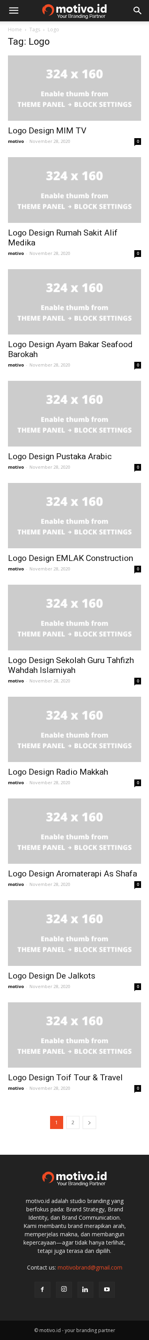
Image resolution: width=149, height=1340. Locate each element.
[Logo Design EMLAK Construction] (74, 515)
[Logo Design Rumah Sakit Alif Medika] (74, 189)
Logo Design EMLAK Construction (70, 558)
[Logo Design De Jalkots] (74, 933)
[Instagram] (64, 1290)
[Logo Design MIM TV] (74, 88)
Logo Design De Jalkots (51, 976)
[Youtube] (107, 1290)
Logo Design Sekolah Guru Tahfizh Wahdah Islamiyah (71, 665)
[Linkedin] (85, 1290)
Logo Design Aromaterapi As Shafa (72, 873)
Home (15, 29)
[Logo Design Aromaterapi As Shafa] (74, 831)
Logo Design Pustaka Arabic (60, 456)
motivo (16, 141)
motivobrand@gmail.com (90, 1267)
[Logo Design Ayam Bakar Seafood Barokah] (74, 302)
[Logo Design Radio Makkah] (74, 729)
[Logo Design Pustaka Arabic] (74, 413)
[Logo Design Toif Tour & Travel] (74, 1035)
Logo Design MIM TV (47, 130)
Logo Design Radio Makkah (58, 772)
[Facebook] (42, 1290)
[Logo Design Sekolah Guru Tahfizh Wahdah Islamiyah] (74, 617)
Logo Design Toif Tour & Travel (65, 1077)
